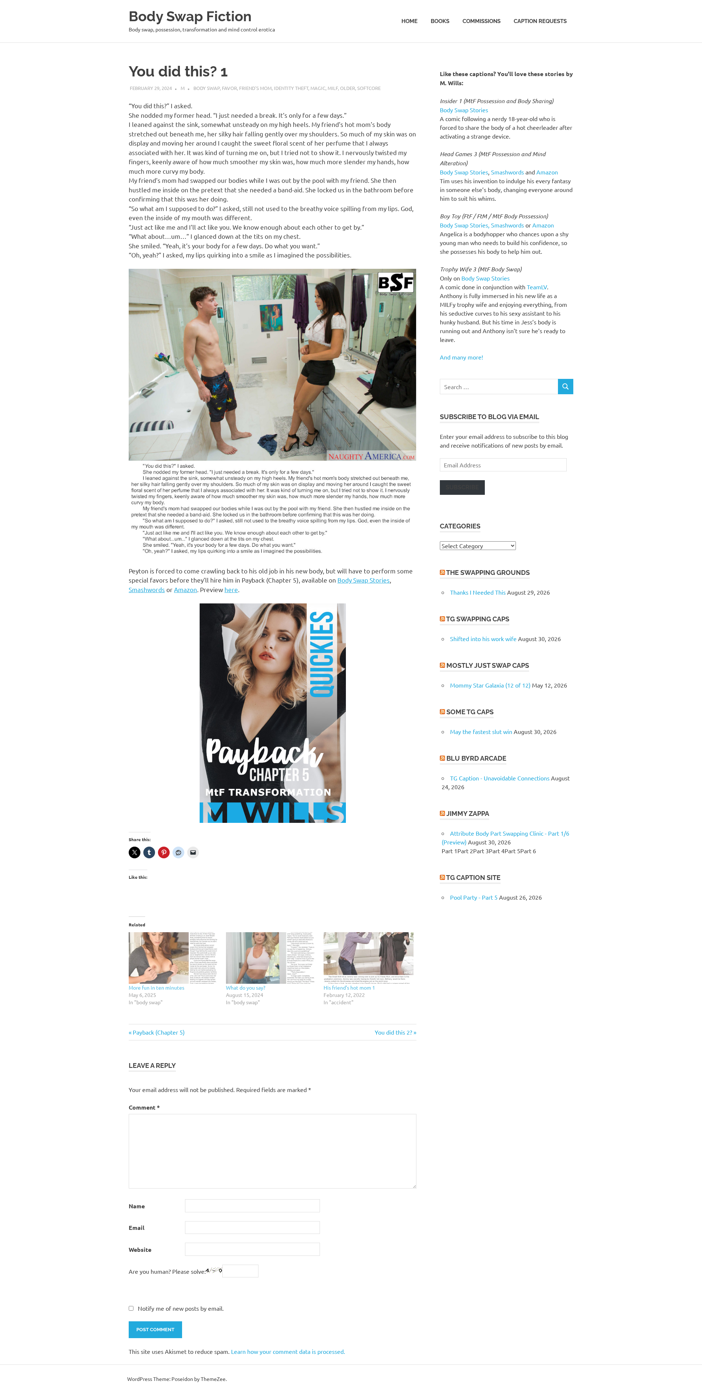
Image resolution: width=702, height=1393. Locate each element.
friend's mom (255, 88)
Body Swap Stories (363, 580)
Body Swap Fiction (190, 16)
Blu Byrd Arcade (476, 758)
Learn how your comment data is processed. (288, 1351)
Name (137, 1206)
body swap (206, 88)
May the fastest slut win (481, 731)
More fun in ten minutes (156, 987)
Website (140, 1249)
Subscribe (462, 487)
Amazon (185, 589)
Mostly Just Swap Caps (487, 665)
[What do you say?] (271, 958)
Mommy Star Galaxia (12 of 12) (490, 685)
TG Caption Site (473, 877)
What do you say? (245, 987)
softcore (369, 88)
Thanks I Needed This (478, 592)
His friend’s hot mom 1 (349, 987)
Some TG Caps (470, 712)
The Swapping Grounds (488, 572)
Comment (144, 1107)
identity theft (291, 88)
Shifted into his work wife (483, 638)
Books (440, 21)
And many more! (461, 357)
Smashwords (147, 589)
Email (136, 1227)
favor (229, 88)
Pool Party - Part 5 (474, 897)
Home (409, 21)
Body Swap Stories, (465, 225)
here (231, 589)
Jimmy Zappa (467, 813)
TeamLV (537, 286)
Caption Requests (540, 21)
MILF (333, 88)
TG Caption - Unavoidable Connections (500, 778)
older (347, 88)
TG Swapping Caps (477, 619)
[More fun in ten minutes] (174, 958)
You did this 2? (393, 1032)
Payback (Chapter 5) (158, 1032)
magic (317, 88)
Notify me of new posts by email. (181, 1308)
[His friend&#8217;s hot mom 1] (369, 958)
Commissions (482, 21)
